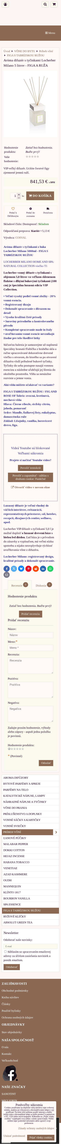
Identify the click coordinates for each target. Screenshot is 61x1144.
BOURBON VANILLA (16, 898)
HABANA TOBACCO (16, 862)
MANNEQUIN (12, 886)
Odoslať (46, 763)
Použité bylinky (11, 1010)
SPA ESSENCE (12, 904)
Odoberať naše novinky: (18, 939)
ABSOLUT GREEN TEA (17, 922)
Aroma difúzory (15, 777)
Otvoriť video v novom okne (32, 487)
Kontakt (6, 1053)
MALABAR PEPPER (15, 844)
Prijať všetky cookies (40, 1137)
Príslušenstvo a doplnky (22, 814)
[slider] (32, 156)
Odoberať (11, 967)
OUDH (7, 880)
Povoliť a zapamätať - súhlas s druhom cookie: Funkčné (31, 477)
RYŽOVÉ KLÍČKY (14, 916)
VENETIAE (10, 868)
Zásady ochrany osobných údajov (36, 1128)
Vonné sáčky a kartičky (21, 820)
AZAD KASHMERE (15, 874)
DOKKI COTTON (14, 850)
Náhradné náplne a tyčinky (24, 801)
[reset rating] (9, 748)
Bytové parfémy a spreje (21, 783)
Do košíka (42, 196)
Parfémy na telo (15, 789)
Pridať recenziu (30, 614)
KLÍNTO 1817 (12, 892)
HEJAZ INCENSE (14, 856)
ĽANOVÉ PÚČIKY (14, 838)
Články (6, 1004)
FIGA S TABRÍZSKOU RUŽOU (22, 910)
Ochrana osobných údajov (17, 1017)
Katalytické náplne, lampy (24, 795)
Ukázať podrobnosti (14, 1135)
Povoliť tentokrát (30, 467)
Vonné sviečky (14, 826)
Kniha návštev (10, 997)
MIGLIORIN (9, 1100)
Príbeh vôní (12, 832)
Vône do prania (15, 808)
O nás (5, 1047)
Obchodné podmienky (15, 990)
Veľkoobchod (10, 1060)
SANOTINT (9, 1094)
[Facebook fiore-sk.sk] (10, 1079)
